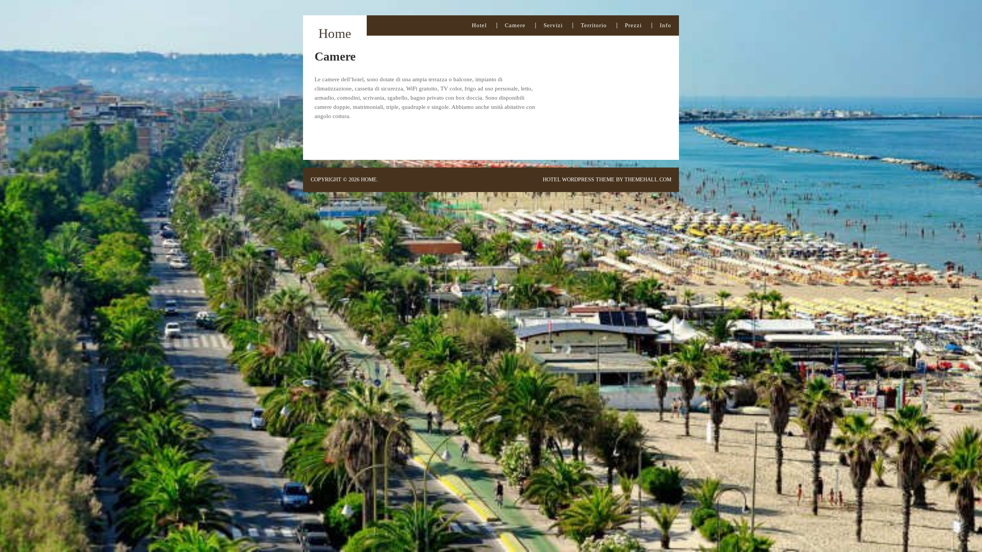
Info (665, 25)
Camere (515, 25)
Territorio (594, 25)
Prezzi (633, 25)
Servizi (553, 25)
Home (334, 33)
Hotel (479, 25)
